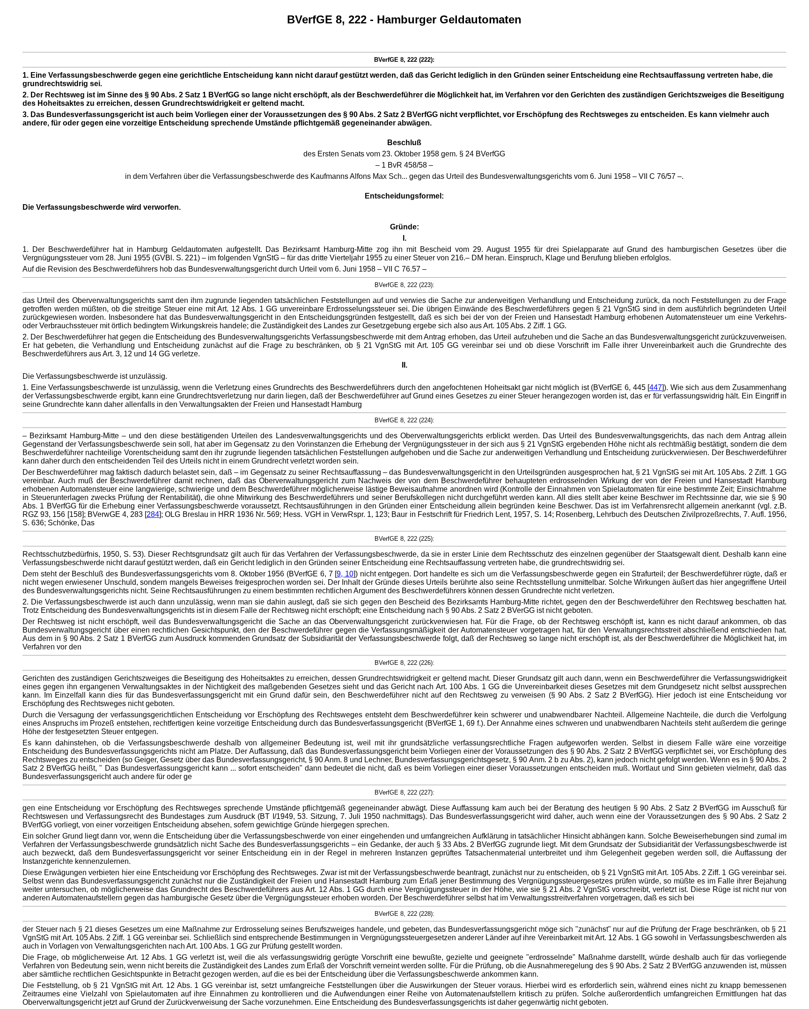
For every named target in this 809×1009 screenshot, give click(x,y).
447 (655, 387)
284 (153, 514)
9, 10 (345, 574)
